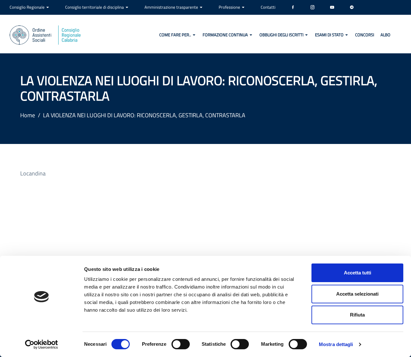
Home (27, 115)
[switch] (180, 344)
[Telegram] (352, 7)
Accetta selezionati (357, 294)
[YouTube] (332, 7)
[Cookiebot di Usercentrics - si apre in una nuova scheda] (41, 344)
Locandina (33, 173)
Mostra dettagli (336, 344)
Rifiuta (357, 314)
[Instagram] (312, 7)
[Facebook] (293, 7)
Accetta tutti (357, 272)
